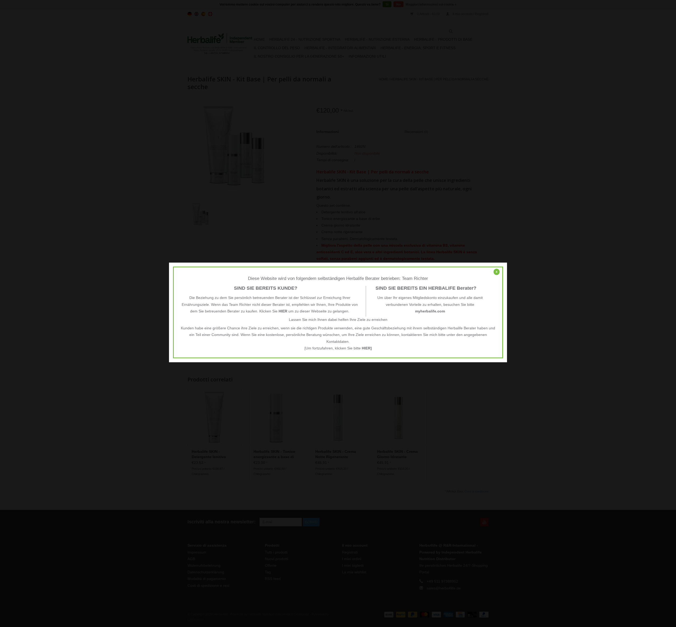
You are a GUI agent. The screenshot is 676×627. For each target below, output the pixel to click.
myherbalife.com (430, 311)
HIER (283, 311)
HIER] (367, 348)
